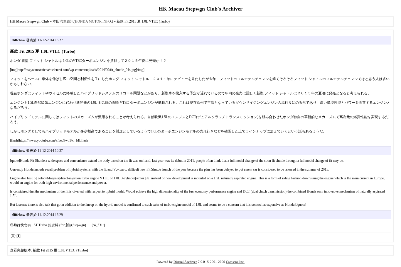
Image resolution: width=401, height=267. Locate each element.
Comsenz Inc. (235, 261)
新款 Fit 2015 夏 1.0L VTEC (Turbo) (60, 250)
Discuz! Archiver (185, 261)
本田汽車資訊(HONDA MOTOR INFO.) (83, 21)
